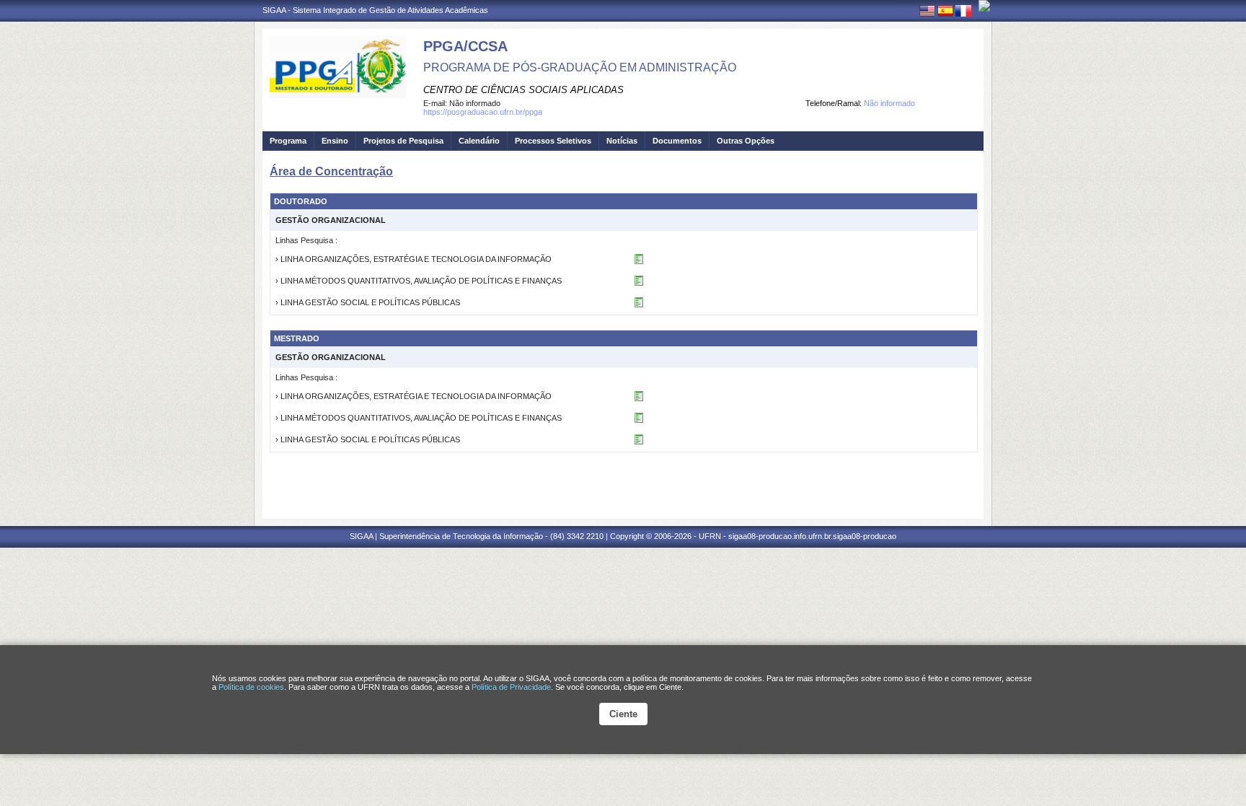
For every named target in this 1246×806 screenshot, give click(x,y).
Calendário (479, 140)
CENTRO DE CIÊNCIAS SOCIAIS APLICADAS (523, 89)
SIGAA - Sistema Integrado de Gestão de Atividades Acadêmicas (375, 10)
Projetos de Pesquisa (403, 140)
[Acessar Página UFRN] (984, 6)
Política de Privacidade (511, 687)
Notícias (621, 140)
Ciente (623, 714)
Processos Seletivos (553, 140)
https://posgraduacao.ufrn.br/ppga (482, 112)
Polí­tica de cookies (251, 687)
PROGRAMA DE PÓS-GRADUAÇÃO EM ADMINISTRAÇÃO (579, 67)
